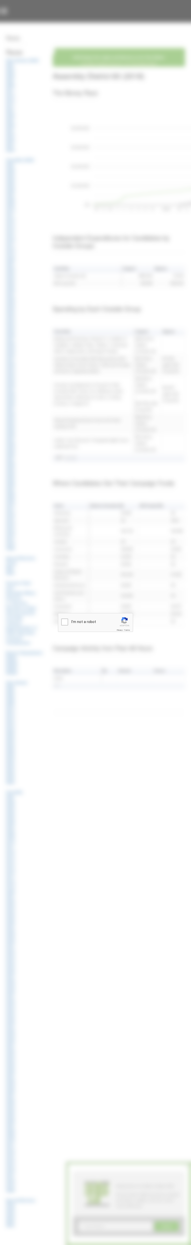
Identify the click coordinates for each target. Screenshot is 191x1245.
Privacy (120, 630)
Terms (127, 630)
